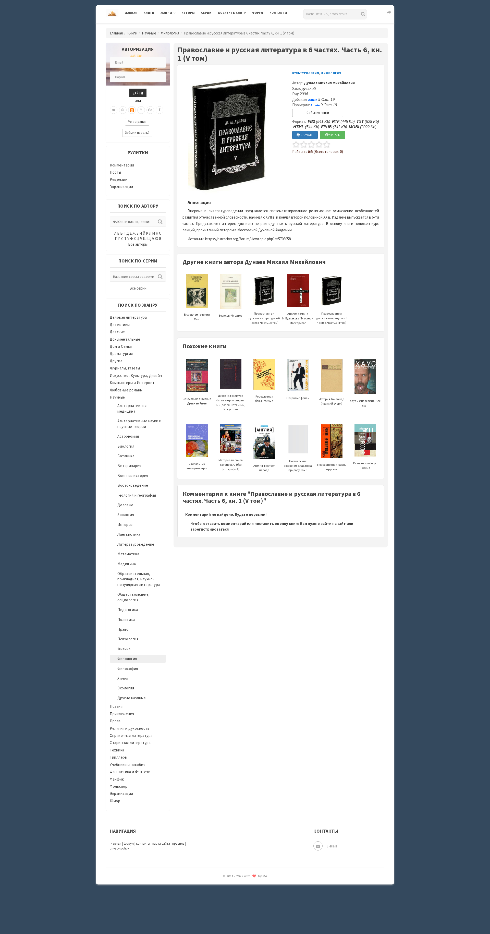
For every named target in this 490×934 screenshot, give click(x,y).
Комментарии (122, 165)
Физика (123, 648)
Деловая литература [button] (178, 26)
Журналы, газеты (125, 368)
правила (178, 843)
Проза (115, 721)
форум (129, 843)
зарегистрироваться (209, 529)
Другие (116, 360)
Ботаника (125, 455)
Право (123, 629)
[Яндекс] (141, 110)
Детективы (120, 324)
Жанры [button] (166, 13)
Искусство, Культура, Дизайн (136, 375)
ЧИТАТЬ (334, 135)
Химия (122, 678)
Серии (206, 13)
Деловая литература (236, 26)
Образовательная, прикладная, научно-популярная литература (138, 579)
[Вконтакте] (113, 110)
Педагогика (127, 609)
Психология (127, 639)
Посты (115, 172)
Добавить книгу (232, 13)
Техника (117, 750)
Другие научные (131, 698)
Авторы (188, 13)
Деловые (125, 504)
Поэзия (116, 706)
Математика (128, 554)
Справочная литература (131, 735)
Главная (131, 13)
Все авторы (138, 244)
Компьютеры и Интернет (132, 382)
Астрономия (128, 436)
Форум (257, 13)
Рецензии (118, 179)
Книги (149, 13)
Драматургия (121, 353)
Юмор (115, 800)
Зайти (137, 92)
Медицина (126, 563)
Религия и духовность (129, 728)
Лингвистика (128, 534)
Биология (125, 446)
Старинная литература (130, 742)
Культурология (305, 73)
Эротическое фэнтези (237, 905)
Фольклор (118, 786)
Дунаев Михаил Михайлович (329, 82)
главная (115, 843)
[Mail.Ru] (123, 110)
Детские (117, 331)
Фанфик (117, 779)
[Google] (150, 110)
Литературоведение (135, 544)
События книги (318, 113)
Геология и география (136, 495)
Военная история (132, 475)
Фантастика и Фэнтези (130, 771)
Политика (126, 619)
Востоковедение (132, 485)
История (125, 524)
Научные (149, 33)
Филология (170, 33)
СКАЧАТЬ (306, 135)
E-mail (331, 845)
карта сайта (161, 843)
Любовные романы (126, 390)
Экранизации (121, 186)
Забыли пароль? (137, 132)
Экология (125, 688)
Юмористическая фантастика (244, 916)
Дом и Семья (121, 346)
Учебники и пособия (127, 764)
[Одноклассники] (132, 110)
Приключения (122, 713)
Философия (127, 668)
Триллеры (118, 757)
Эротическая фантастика (240, 893)
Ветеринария (129, 465)
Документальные (125, 339)
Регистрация (137, 121)
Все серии (137, 288)
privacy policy (119, 848)
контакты (143, 843)
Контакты (278, 13)
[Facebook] (159, 110)
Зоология (125, 514)
